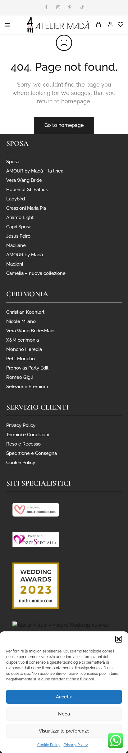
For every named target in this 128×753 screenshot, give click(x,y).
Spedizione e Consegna (31, 453)
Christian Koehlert (25, 312)
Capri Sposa (18, 227)
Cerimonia (27, 293)
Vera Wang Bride (24, 180)
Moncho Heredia (24, 349)
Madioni (14, 264)
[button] (119, 639)
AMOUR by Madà (24, 255)
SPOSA (17, 143)
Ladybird (15, 199)
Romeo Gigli (19, 377)
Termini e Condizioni (27, 434)
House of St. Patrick (27, 189)
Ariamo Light (20, 217)
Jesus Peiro (18, 236)
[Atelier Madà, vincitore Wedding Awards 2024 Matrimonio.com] (64, 628)
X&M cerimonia (22, 340)
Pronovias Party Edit (27, 368)
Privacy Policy (76, 745)
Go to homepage (64, 125)
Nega (64, 714)
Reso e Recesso (23, 444)
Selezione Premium (27, 386)
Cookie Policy (49, 745)
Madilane (16, 245)
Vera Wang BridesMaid (30, 331)
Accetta (64, 697)
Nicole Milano (21, 321)
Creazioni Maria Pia (26, 208)
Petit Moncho (20, 358)
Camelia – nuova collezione (36, 273)
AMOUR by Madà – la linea (34, 171)
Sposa (12, 161)
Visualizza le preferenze (64, 731)
